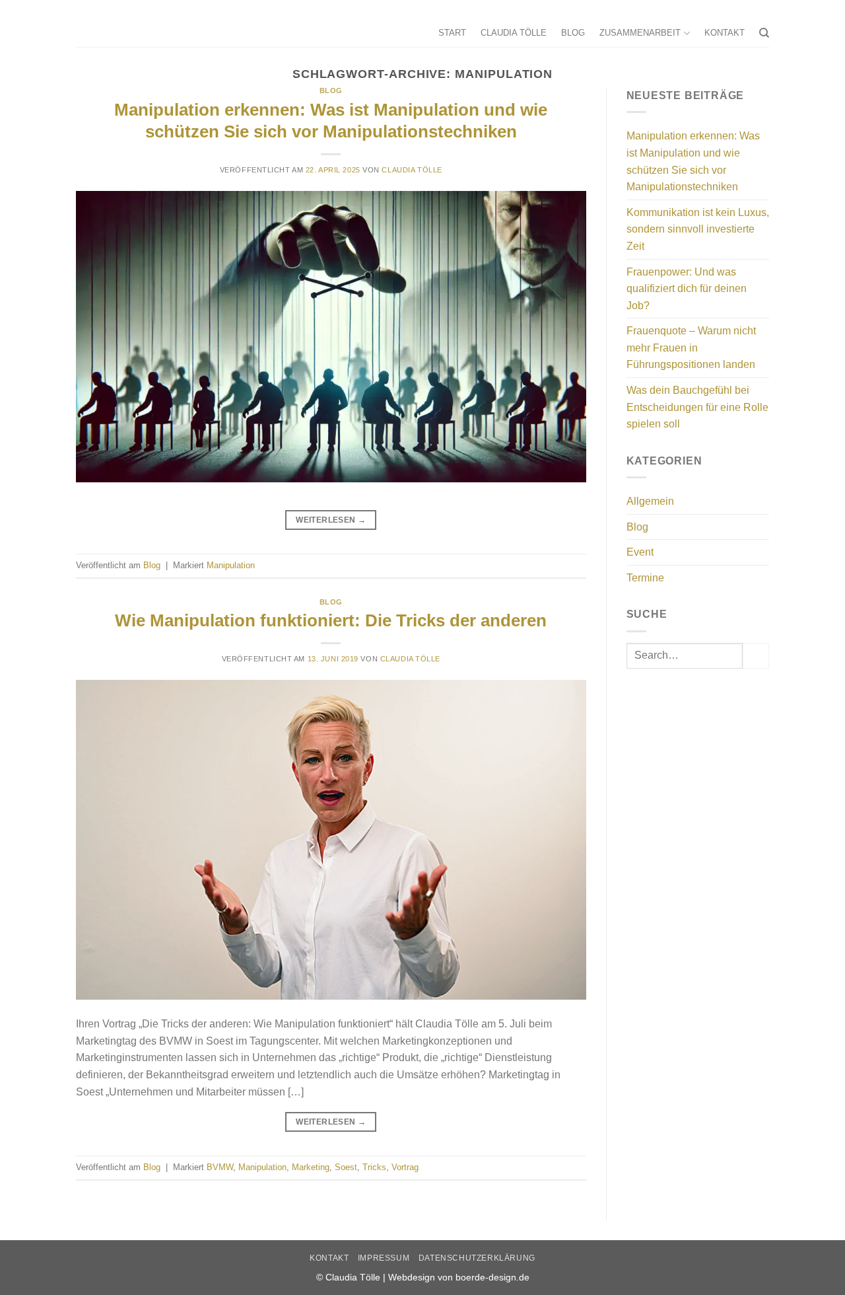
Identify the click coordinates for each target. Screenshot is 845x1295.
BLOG (573, 33)
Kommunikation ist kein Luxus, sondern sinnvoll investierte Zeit (697, 229)
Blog (331, 90)
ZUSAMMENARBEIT (640, 33)
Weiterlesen (331, 520)
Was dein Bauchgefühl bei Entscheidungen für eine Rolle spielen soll (697, 407)
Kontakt (329, 1258)
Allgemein (650, 501)
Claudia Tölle (412, 170)
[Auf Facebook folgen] (762, 10)
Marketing (310, 1167)
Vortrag (405, 1167)
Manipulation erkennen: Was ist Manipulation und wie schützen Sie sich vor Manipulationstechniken (693, 161)
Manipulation (231, 565)
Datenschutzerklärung (477, 1258)
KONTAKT (724, 33)
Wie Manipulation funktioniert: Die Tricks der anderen (331, 620)
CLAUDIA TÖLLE (514, 33)
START (452, 33)
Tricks (374, 1167)
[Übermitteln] (756, 656)
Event (640, 552)
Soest (346, 1167)
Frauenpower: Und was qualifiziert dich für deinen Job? (686, 288)
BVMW (220, 1167)
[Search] (764, 33)
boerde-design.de (492, 1277)
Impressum (384, 1258)
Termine (645, 577)
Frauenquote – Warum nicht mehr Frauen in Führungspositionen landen (691, 347)
